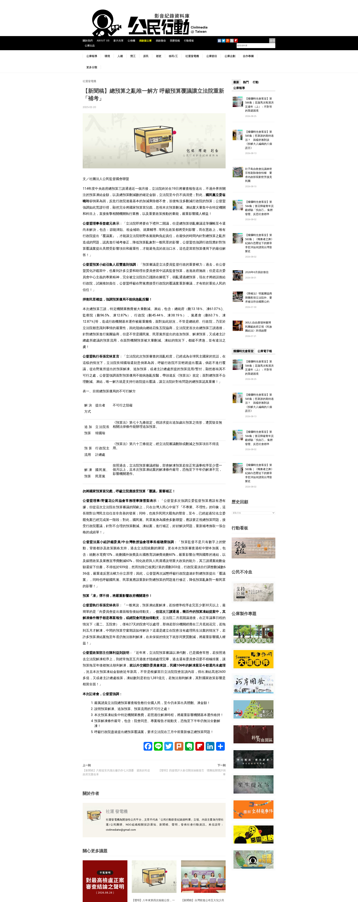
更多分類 (91, 67)
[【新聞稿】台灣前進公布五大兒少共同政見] (203, 876)
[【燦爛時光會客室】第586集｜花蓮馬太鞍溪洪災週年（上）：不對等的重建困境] (238, 101)
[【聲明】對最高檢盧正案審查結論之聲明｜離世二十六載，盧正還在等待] (105, 882)
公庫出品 (90, 45)
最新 (236, 82)
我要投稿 (175, 40)
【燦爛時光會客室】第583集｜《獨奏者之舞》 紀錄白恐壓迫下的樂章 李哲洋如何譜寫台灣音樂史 (259, 243)
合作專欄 (248, 56)
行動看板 (189, 40)
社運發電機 (192, 56)
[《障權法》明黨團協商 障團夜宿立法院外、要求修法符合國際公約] (238, 296)
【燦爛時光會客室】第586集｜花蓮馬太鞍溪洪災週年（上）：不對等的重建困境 (259, 105)
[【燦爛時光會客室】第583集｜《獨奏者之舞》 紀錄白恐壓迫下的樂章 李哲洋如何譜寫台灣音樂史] (238, 238)
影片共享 (118, 40)
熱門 (246, 82)
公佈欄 (131, 40)
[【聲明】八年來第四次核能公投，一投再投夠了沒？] (154, 876)
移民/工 (173, 56)
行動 (256, 82)
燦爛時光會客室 (243, 351)
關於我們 (88, 40)
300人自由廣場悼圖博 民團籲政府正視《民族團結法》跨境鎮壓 (259, 326)
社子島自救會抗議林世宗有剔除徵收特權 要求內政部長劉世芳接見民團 (258, 175)
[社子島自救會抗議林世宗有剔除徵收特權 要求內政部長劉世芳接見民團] (238, 171)
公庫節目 (211, 56)
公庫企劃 (230, 56)
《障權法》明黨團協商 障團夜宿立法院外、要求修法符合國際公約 (260, 297)
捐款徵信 (161, 40)
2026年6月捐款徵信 (256, 272)
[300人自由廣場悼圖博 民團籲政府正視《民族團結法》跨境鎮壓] (238, 325)
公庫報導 (91, 56)
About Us (103, 40)
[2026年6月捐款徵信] (238, 275)
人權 (120, 56)
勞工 (133, 56)
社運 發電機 (117, 811)
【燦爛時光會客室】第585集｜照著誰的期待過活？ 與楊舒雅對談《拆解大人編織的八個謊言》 (259, 140)
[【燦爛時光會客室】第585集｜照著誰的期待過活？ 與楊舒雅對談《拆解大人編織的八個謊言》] (238, 134)
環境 (107, 56)
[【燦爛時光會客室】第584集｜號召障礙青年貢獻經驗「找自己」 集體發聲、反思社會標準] (238, 205)
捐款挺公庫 (145, 40)
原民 (146, 56)
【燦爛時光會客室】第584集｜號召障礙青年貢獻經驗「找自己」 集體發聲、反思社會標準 (259, 208)
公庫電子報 (265, 351)
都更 (158, 56)
